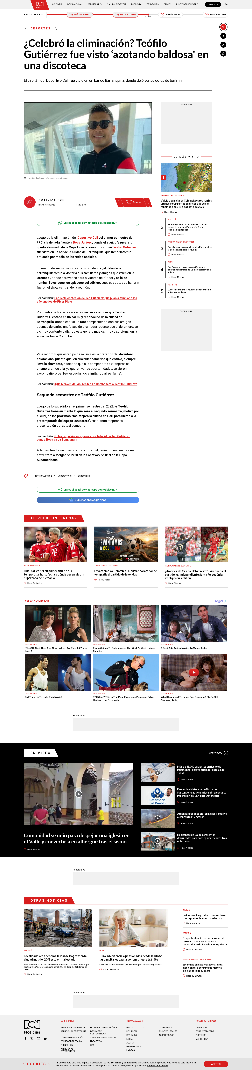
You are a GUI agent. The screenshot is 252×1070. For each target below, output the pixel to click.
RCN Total (131, 1031)
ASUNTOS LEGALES (168, 1031)
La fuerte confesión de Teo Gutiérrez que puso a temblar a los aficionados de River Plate (87, 299)
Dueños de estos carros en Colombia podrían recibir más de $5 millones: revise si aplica (189, 269)
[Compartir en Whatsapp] (223, 54)
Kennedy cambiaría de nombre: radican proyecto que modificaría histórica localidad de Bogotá (187, 227)
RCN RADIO (131, 1035)
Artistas (172, 284)
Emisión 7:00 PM (173, 15)
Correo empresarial (72, 1041)
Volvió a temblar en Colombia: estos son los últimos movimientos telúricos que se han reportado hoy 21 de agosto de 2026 (186, 203)
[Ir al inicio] (40, 5)
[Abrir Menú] (25, 4)
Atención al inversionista (68, 1050)
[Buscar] (226, 4)
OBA (92, 1045)
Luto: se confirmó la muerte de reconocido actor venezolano (189, 290)
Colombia (57, 4)
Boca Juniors (82, 242)
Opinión (167, 4)
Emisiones (34, 14)
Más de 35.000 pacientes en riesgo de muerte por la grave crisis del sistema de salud (200, 770)
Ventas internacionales (103, 1037)
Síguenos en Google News (90, 499)
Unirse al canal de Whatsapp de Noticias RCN (90, 222)
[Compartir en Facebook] (223, 36)
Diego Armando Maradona (197, 959)
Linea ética (96, 1041)
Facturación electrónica (104, 1027)
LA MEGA (130, 1050)
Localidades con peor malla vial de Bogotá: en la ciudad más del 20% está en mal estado (55, 957)
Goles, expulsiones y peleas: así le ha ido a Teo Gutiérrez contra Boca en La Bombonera (83, 437)
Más (215, 753)
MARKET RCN (202, 1039)
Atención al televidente (73, 1031)
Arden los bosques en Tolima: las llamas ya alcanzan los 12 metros (202, 815)
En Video (40, 753)
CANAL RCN (213, 4)
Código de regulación (72, 1037)
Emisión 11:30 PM (218, 15)
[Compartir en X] (223, 45)
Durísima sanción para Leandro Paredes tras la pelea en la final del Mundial (190, 248)
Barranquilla (84, 476)
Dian (170, 262)
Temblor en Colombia (173, 195)
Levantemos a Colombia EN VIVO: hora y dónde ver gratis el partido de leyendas (125, 572)
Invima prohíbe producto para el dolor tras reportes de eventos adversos (204, 917)
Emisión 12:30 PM (128, 15)
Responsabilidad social (73, 1027)
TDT (145, 1027)
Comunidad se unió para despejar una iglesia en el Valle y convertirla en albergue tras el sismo (77, 838)
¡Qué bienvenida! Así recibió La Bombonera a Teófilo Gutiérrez (95, 384)
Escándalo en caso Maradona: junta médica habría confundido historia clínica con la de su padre (203, 967)
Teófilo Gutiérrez (124, 247)
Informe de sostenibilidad (98, 1032)
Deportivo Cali (88, 237)
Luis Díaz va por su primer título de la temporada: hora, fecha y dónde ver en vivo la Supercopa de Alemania (54, 574)
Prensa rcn (67, 1045)
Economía (136, 4)
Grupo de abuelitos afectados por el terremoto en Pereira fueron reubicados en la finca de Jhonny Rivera (205, 941)
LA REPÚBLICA (165, 1027)
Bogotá (172, 219)
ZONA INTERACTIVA (205, 1031)
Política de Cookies (157, 1065)
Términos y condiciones (124, 1062)
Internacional (75, 4)
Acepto (216, 1064)
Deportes (40, 28)
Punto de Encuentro (187, 4)
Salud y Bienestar (116, 4)
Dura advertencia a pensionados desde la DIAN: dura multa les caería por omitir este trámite (130, 957)
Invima (186, 910)
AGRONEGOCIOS (166, 1035)
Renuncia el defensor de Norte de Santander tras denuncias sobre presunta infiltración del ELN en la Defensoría (201, 792)
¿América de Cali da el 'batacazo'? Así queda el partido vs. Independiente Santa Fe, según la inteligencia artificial (195, 574)
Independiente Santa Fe (178, 565)
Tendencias (153, 4)
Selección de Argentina (181, 242)
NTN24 (129, 1027)
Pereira (187, 933)
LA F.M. (129, 1039)
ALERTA (130, 1043)
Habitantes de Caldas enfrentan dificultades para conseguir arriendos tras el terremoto (202, 838)
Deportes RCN (95, 4)
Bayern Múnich (32, 565)
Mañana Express (82, 15)
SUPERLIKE (201, 1035)
